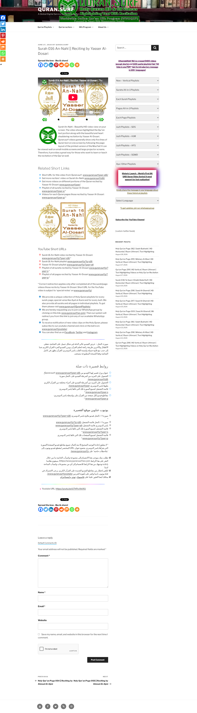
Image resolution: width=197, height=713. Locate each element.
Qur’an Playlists (45, 27)
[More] (77, 65)
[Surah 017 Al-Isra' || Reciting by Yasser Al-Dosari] (44, 119)
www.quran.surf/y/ (83, 290)
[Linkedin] (51, 65)
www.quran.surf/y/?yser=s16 (56, 258)
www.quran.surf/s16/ (94, 178)
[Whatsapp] (72, 65)
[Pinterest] (56, 65)
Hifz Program (85, 27)
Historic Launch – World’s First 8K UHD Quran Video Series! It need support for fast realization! (137, 176)
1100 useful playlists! (142, 64)
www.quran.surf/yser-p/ (53, 197)
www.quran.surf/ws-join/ (73, 313)
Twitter (79, 332)
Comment (44, 555)
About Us (102, 27)
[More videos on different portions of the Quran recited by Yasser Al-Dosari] (86, 119)
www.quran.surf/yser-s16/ (95, 175)
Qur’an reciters (65, 27)
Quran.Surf (56, 9)
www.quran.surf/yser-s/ (53, 191)
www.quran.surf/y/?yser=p (95, 438)
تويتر (74, 477)
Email (41, 606)
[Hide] (1, 64)
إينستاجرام (65, 477)
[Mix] (66, 65)
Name (41, 592)
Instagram (92, 332)
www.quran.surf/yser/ (69, 184)
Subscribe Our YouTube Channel (130, 219)
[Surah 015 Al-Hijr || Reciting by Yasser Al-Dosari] (101, 119)
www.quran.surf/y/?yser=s (95, 432)
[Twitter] (45, 65)
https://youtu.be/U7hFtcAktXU (71, 488)
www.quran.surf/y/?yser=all (80, 264)
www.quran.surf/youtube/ (54, 329)
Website (42, 620)
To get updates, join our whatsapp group (137, 208)
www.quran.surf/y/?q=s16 (79, 261)
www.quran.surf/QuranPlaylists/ (74, 306)
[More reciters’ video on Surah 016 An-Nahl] (58, 119)
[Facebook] (40, 65)
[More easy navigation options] (72, 119)
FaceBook (70, 332)
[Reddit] (61, 65)
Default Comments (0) (47, 543)
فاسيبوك (80, 477)
